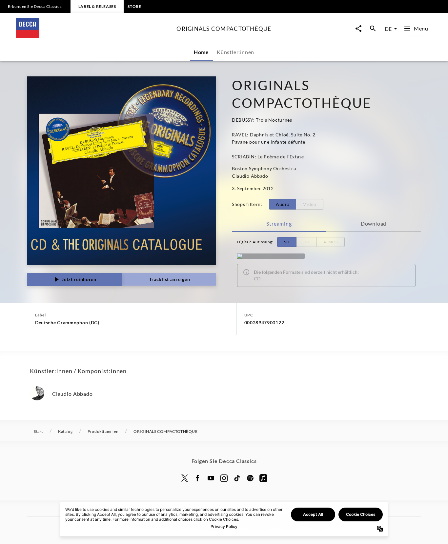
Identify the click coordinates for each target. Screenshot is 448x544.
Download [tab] (373, 223)
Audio (283, 204)
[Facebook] (197, 478)
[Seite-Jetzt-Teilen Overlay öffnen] (358, 28)
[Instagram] (224, 478)
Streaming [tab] (279, 223)
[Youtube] (210, 478)
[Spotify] (250, 478)
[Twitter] (184, 478)
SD (286, 241)
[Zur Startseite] (93, 35)
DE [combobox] (388, 29)
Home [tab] (201, 52)
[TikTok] (237, 478)
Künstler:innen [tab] (235, 52)
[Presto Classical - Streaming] (271, 256)
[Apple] (263, 478)
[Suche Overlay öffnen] (372, 28)
